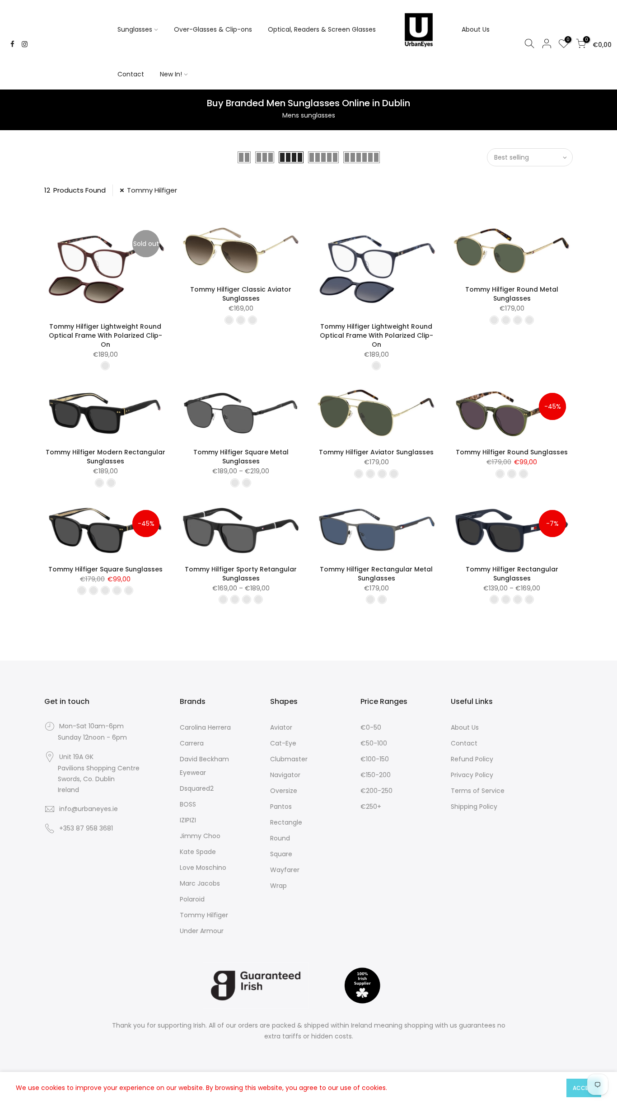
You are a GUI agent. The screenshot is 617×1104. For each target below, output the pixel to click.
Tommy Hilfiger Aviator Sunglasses (376, 452)
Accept (584, 1088)
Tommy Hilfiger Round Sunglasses (512, 452)
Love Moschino (203, 867)
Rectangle (286, 822)
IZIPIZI (188, 820)
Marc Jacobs (200, 883)
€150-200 (375, 774)
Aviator (281, 727)
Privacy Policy (472, 774)
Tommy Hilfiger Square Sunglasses (105, 569)
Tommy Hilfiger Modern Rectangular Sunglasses (105, 457)
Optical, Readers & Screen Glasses (322, 29)
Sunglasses (134, 29)
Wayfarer (284, 869)
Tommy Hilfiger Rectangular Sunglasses (512, 574)
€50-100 (373, 743)
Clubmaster (289, 759)
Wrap (278, 885)
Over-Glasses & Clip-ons (213, 29)
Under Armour (202, 930)
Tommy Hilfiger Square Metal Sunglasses (241, 457)
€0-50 (370, 727)
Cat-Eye (283, 743)
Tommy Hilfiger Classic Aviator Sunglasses (240, 294)
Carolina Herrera (205, 727)
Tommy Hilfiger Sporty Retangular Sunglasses (241, 574)
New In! (171, 74)
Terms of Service (478, 790)
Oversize (283, 790)
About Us (476, 29)
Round (280, 838)
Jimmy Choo (200, 835)
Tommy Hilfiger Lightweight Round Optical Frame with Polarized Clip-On (105, 335)
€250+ (370, 806)
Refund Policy (472, 759)
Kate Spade (198, 851)
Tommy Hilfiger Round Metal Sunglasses (511, 294)
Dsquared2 (197, 788)
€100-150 (374, 759)
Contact (130, 74)
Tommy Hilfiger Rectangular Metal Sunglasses (376, 574)
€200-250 (376, 790)
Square (281, 854)
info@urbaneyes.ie (88, 808)
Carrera (192, 743)
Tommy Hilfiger (152, 190)
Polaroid (192, 899)
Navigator (285, 774)
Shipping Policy (474, 806)
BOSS (188, 804)
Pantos (281, 806)
